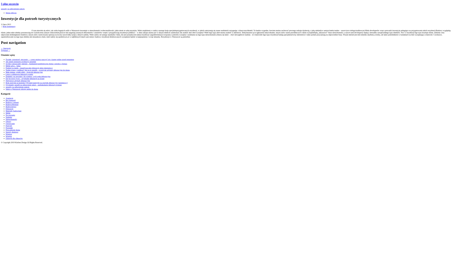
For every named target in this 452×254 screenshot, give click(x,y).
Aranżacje (9, 98)
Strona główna (11, 13)
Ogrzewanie (10, 124)
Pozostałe (9, 128)
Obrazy (8, 122)
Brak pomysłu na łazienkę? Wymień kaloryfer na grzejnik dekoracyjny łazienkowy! (37, 83)
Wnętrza (9, 134)
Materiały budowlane (13, 111)
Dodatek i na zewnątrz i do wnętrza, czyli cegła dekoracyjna (28, 76)
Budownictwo (11, 107)
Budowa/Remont (12, 105)
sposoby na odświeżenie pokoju (17, 87)
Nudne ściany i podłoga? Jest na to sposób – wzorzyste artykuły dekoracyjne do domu (38, 70)
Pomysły (9, 126)
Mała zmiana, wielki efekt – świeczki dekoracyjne (24, 72)
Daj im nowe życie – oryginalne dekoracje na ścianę (25, 79)
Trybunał (5, 51)
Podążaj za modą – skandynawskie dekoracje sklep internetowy (29, 68)
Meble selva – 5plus (13, 66)
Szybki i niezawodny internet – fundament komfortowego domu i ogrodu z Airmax (36, 64)
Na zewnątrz (10, 115)
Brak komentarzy (9, 27)
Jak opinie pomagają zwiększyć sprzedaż (21, 62)
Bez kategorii (11, 100)
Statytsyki (6, 48)
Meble (8, 113)
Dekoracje (9, 109)
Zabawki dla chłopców (14, 138)
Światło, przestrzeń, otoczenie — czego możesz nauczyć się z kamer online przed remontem (40, 60)
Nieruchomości (11, 119)
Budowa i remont (12, 102)
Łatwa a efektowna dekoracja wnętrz (19, 74)
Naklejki (9, 117)
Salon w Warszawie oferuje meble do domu (22, 89)
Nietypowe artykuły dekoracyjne (18, 81)
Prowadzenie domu (13, 130)
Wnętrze (9, 136)
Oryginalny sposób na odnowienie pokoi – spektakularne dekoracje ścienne (34, 85)
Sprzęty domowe (12, 132)
